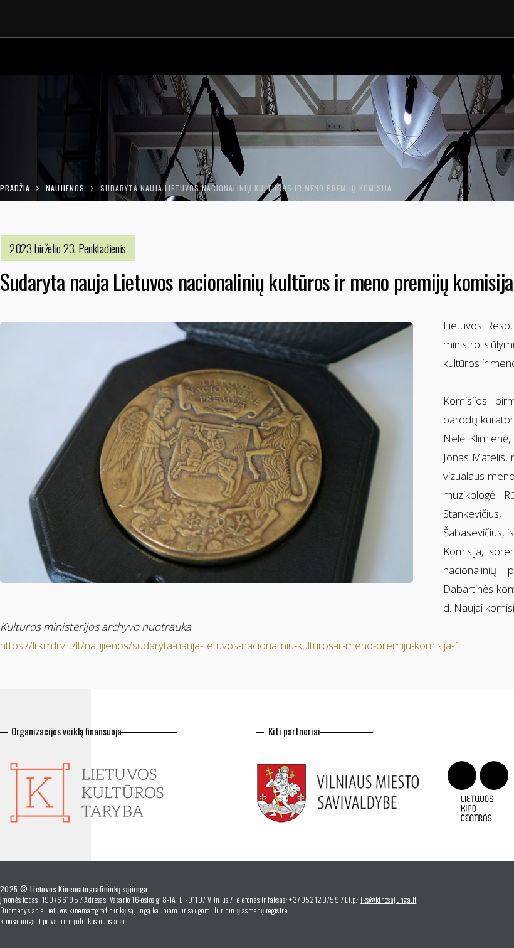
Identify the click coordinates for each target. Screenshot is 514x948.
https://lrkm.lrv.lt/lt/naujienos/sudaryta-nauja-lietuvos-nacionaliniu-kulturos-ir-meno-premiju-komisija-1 (230, 645)
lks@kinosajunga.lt (388, 899)
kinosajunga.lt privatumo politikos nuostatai (62, 920)
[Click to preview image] (206, 452)
